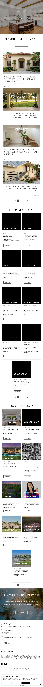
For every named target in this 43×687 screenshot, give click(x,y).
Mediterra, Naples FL (9, 644)
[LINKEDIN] (20, 669)
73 (24, 397)
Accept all (26, 682)
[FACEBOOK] (14, 669)
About (6, 642)
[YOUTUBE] (26, 669)
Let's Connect (21, 612)
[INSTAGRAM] (17, 669)
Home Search (7, 643)
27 (24, 200)
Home (5, 641)
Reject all (7, 682)
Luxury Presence (24, 673)
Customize (16, 682)
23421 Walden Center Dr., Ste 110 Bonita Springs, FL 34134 (18, 637)
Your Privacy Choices (21, 685)
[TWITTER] (23, 669)
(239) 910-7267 (7, 633)
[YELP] (29, 669)
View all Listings (21, 44)
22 (24, 584)
